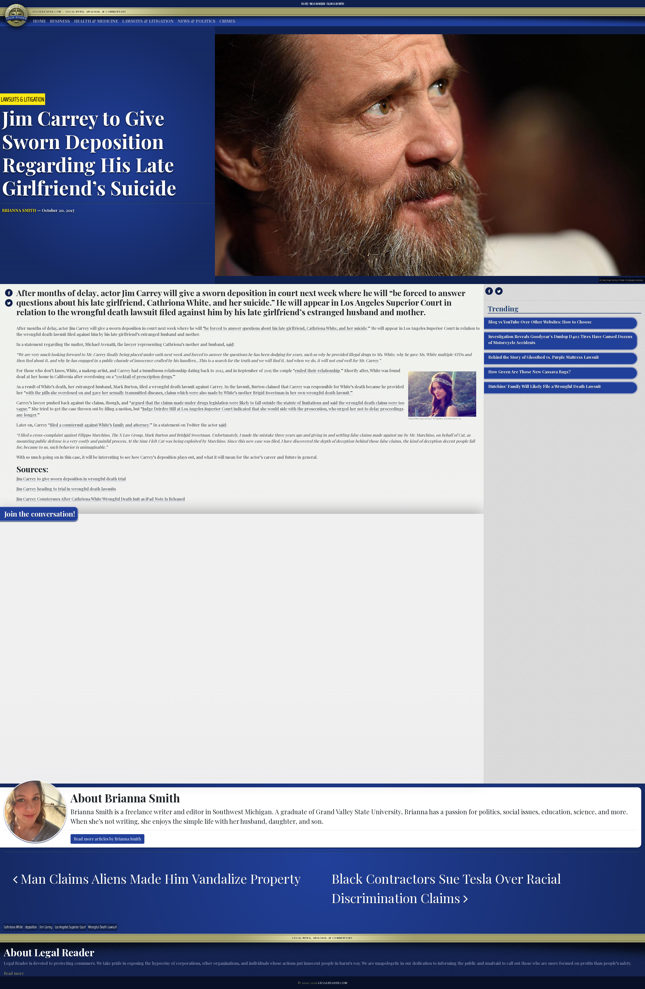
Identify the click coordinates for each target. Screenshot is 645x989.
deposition (31, 927)
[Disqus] (242, 588)
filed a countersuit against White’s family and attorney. (100, 425)
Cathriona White (13, 927)
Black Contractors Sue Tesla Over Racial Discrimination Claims (446, 888)
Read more (14, 973)
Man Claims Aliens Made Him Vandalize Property (159, 878)
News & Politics (196, 21)
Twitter (335, 4)
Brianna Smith (19, 210)
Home (39, 21)
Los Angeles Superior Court (70, 927)
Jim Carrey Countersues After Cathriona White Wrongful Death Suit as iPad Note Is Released (100, 499)
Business (60, 21)
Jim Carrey (46, 927)
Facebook (317, 4)
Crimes (227, 21)
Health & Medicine (96, 21)
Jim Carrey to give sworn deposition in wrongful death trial (71, 478)
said (230, 344)
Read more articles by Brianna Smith (107, 838)
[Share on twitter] (8, 303)
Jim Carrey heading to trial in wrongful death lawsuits (66, 488)
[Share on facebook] (8, 293)
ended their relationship (317, 370)
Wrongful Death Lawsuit (102, 927)
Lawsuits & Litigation (148, 21)
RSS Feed (304, 4)
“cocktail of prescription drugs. (144, 376)
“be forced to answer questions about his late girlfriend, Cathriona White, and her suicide (285, 328)
